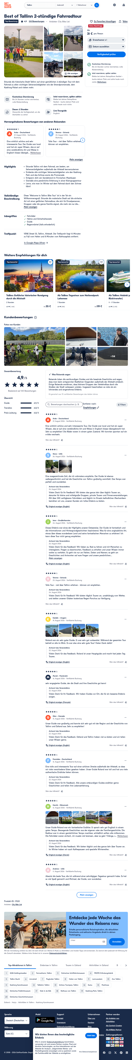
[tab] (20, 965)
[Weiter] (82, 140)
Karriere (91, 1022)
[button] (32, 21)
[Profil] (124, 5)
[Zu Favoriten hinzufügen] (50, 262)
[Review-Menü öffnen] (125, 420)
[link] (28, 284)
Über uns (91, 1018)
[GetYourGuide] (7, 5)
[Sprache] (114, 5)
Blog (89, 1027)
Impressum (61, 1022)
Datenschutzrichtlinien (58, 953)
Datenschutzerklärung (65, 1027)
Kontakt (60, 1018)
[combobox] (91, 407)
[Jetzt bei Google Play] (45, 1020)
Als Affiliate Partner (113, 1030)
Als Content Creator (114, 1026)
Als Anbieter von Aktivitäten (112, 1020)
